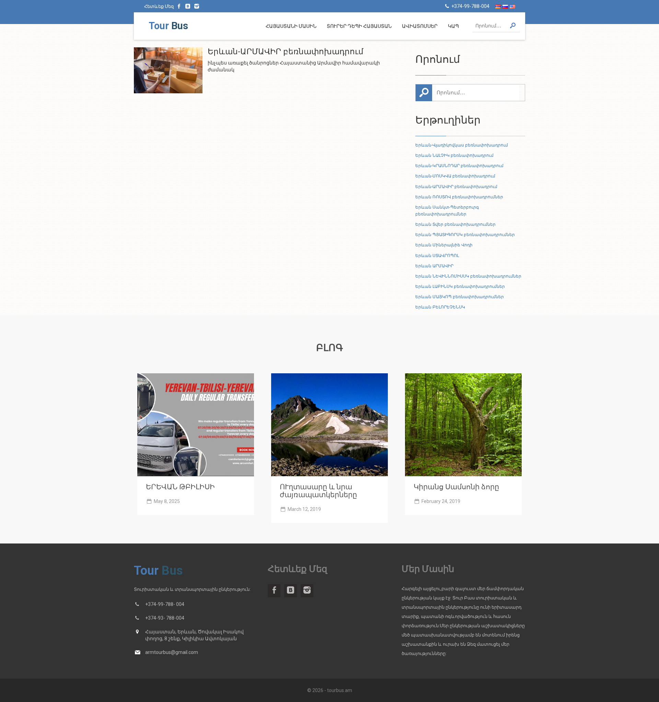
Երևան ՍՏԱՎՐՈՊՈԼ (437, 255)
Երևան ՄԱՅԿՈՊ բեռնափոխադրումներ (459, 296)
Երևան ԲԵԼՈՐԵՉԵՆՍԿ (440, 307)
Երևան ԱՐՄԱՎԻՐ (434, 266)
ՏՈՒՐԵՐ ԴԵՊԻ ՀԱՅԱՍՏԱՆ (359, 26)
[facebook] (179, 6)
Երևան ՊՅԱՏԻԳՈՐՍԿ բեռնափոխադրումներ (465, 234)
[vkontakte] (188, 6)
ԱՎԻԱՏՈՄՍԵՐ (420, 26)
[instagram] (196, 6)
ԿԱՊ (453, 26)
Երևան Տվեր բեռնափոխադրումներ (455, 224)
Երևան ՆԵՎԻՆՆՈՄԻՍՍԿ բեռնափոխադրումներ (468, 276)
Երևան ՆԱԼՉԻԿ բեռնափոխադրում (454, 155)
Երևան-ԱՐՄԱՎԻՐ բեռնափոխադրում (456, 186)
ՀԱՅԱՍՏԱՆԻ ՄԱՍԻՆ (291, 26)
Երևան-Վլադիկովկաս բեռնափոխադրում (461, 145)
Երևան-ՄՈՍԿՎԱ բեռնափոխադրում (455, 176)
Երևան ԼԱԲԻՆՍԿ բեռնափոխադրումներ (460, 286)
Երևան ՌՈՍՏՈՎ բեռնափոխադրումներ (459, 197)
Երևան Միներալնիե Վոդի (444, 245)
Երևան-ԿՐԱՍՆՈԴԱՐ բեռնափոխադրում (459, 165)
